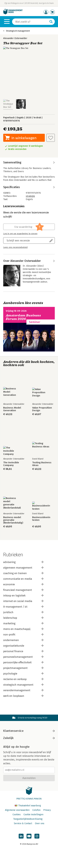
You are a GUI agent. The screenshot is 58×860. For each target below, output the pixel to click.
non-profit (9, 634)
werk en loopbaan (13, 695)
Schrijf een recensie (18, 240)
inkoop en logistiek (14, 595)
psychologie (10, 673)
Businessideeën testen (41, 518)
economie (9, 584)
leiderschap (10, 617)
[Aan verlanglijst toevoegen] (50, 138)
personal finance (13, 651)
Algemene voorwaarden (17, 810)
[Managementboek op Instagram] (36, 836)
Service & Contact (23, 823)
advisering (9, 562)
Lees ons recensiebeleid (15, 247)
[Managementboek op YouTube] (29, 836)
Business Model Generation (12, 409)
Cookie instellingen (33, 814)
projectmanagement (15, 668)
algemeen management (17, 567)
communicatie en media (17, 578)
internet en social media (17, 601)
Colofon (36, 810)
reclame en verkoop (15, 679)
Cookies (17, 814)
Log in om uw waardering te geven (20, 233)
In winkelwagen (23, 138)
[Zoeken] (51, 21)
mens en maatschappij (16, 629)
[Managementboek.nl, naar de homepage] (13, 13)
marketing (9, 623)
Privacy (47, 810)
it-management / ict (15, 606)
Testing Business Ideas (41, 464)
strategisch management (18, 684)
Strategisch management (18, 31)
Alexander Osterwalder (15, 38)
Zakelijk (8, 738)
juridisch (8, 612)
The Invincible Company (11, 464)
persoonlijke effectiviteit (17, 662)
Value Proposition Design (42, 409)
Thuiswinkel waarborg (29, 805)
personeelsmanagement (18, 656)
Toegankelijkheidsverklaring (28, 819)
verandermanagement (16, 690)
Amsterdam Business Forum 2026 (23, 317)
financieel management (17, 589)
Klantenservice (13, 731)
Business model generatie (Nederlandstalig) (13, 520)
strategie (30, 196)
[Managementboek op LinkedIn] (21, 836)
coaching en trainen (15, 573)
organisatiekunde (13, 645)
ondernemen (11, 640)
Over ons (39, 823)
